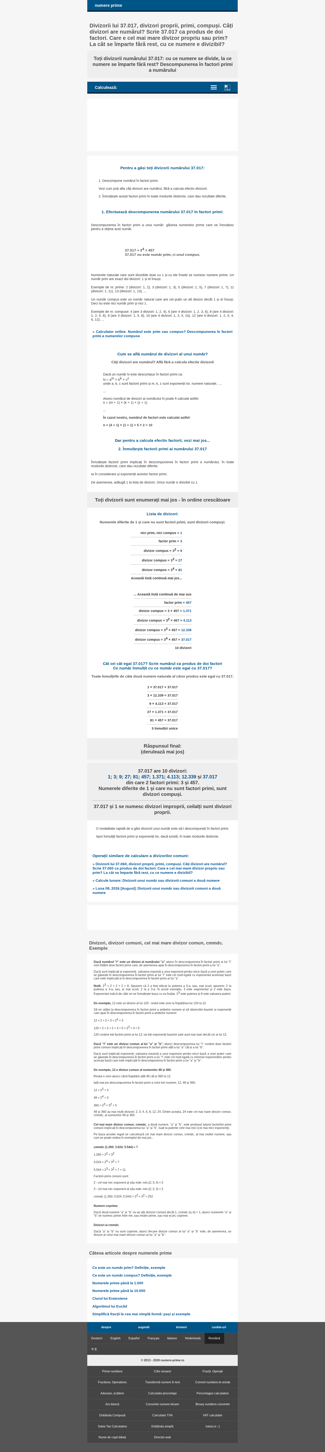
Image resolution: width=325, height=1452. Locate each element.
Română (214, 1338)
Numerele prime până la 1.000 (117, 1283)
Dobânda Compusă (112, 1415)
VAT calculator (212, 1415)
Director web (162, 1437)
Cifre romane (162, 1371)
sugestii (143, 1327)
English (115, 1338)
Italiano (172, 1338)
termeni (181, 1327)
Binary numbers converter (213, 1404)
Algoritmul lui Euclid (109, 1306)
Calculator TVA (162, 1415)
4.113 (187, 620)
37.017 (186, 639)
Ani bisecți (112, 1404)
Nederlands (193, 1338)
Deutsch (96, 1338)
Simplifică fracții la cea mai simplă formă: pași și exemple (141, 1314)
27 (180, 560)
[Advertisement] (162, 124)
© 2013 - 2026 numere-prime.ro (162, 1360)
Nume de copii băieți (112, 1437)
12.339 (186, 630)
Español (134, 1338)
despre (106, 1327)
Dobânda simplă (162, 1426)
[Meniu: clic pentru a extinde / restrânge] (216, 87)
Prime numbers (112, 1371)
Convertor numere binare (162, 1404)
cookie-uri (219, 1327)
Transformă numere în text (162, 1382)
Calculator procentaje (162, 1393)
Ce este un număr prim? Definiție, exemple (128, 1268)
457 (188, 602)
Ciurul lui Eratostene (110, 1298)
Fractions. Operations (112, 1382)
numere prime (108, 5)
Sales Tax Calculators (112, 1426)
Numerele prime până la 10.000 (118, 1291)
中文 (94, 1349)
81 (180, 570)
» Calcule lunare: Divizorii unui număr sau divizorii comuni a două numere (156, 880)
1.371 (187, 611)
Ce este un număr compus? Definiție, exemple (132, 1275)
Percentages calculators (213, 1393)
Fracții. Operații (213, 1371)
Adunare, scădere (112, 1393)
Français (153, 1338)
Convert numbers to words (212, 1382)
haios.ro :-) (213, 1426)
